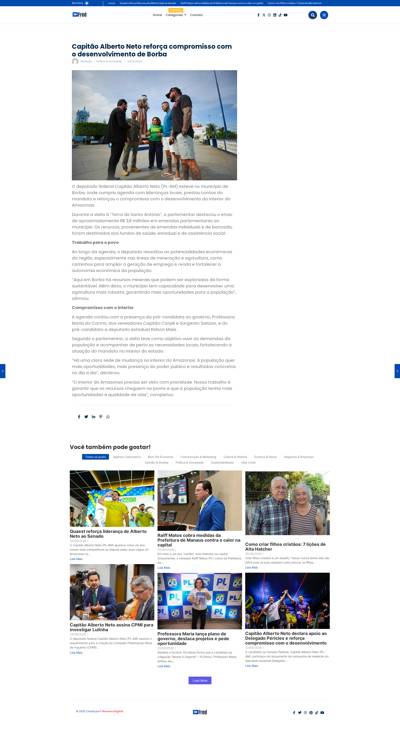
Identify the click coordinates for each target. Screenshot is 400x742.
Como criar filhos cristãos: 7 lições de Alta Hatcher (278, 3)
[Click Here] (324, 15)
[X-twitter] (264, 15)
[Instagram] (269, 15)
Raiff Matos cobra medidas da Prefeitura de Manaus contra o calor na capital (205, 3)
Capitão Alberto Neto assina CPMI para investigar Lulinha (111, 627)
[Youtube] (285, 15)
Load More (200, 680)
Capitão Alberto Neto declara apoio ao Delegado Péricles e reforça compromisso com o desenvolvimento (286, 638)
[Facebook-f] (258, 15)
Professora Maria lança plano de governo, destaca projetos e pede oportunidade (193, 638)
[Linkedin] (274, 15)
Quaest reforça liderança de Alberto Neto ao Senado (131, 3)
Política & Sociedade (109, 61)
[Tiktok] (280, 15)
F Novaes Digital (111, 711)
